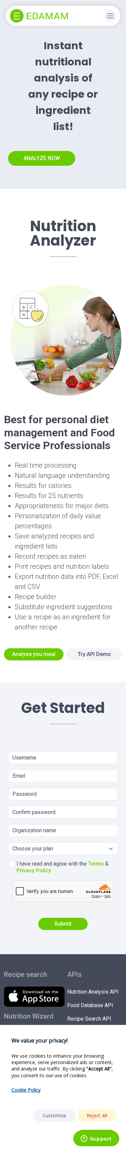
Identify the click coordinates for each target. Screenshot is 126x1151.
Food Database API (90, 1005)
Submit (63, 924)
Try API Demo (94, 654)
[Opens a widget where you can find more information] (96, 1139)
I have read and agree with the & (62, 867)
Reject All (97, 1115)
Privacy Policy (33, 870)
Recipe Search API (89, 1019)
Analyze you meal (33, 654)
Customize (54, 1115)
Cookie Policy (26, 1090)
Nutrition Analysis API (93, 992)
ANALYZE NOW (42, 158)
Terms (96, 864)
